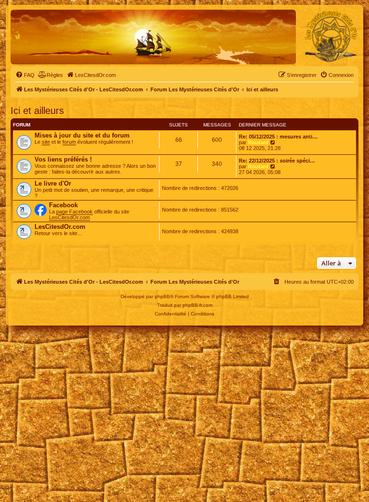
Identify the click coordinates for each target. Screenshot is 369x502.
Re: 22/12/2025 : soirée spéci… (277, 160)
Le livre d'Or (53, 183)
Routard (258, 142)
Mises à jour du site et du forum (82, 135)
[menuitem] (25, 75)
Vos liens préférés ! (63, 159)
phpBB (162, 296)
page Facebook (74, 211)
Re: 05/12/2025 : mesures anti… (278, 136)
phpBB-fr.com (197, 305)
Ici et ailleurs (37, 110)
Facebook (63, 205)
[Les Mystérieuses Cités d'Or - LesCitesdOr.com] (331, 36)
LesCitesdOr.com (69, 217)
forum (69, 142)
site (46, 142)
